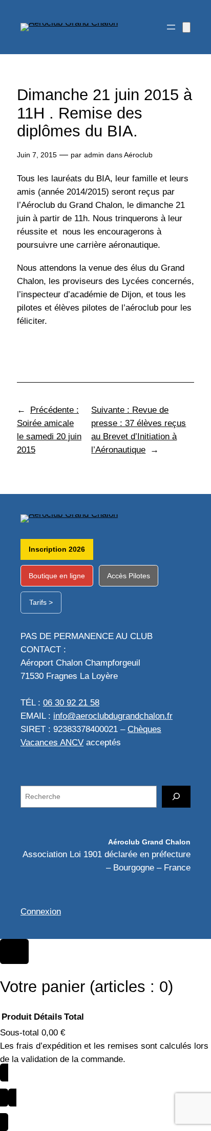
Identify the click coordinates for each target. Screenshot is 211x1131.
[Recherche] (176, 797)
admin (94, 155)
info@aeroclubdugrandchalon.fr (113, 716)
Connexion (40, 911)
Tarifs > (41, 602)
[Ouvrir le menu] (171, 27)
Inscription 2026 (57, 549)
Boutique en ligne (57, 576)
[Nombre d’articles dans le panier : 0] (186, 27)
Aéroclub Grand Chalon (149, 842)
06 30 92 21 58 (71, 703)
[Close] (14, 951)
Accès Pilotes (128, 576)
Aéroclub (138, 155)
